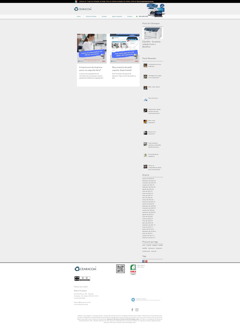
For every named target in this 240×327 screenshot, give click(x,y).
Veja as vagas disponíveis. (154, 300)
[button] (104, 16)
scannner (154, 251)
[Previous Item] (145, 33)
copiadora (155, 245)
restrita (143, 265)
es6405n (144, 248)
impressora (151, 248)
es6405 (161, 245)
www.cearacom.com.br (81, 304)
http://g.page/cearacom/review (145, 1)
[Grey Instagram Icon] (137, 310)
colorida (148, 245)
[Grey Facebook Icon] (132, 310)
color (143, 245)
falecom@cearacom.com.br (82, 302)
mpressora (159, 248)
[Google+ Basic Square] (146, 261)
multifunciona (146, 251)
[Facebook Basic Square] (143, 261)
